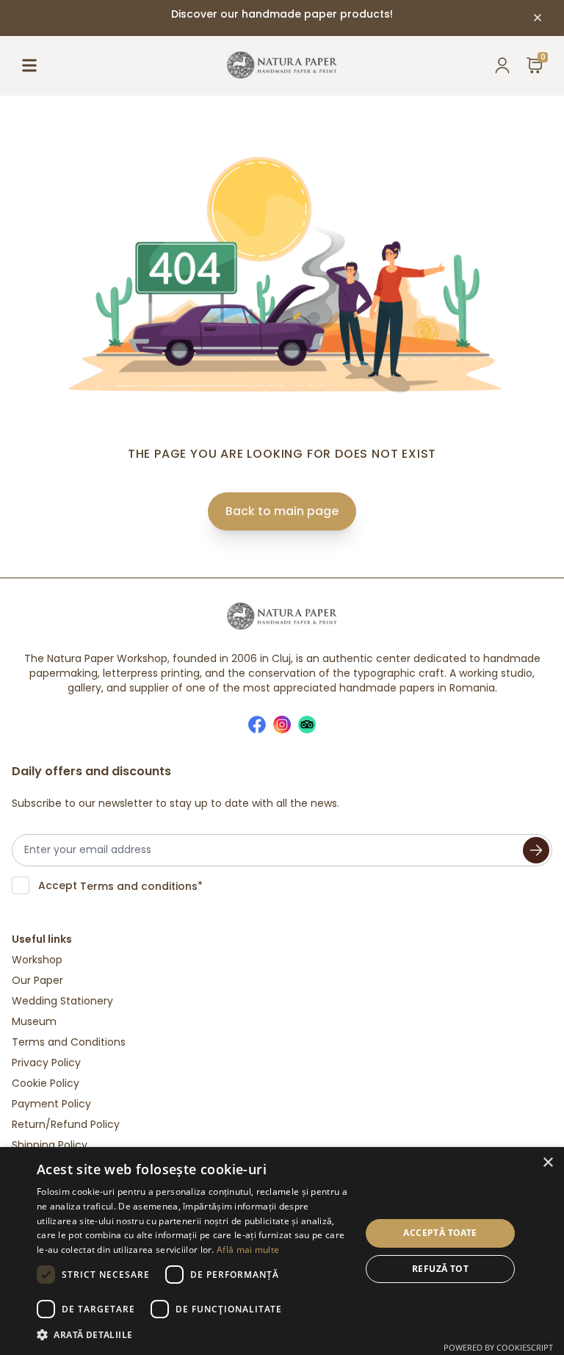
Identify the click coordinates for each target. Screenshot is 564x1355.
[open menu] (29, 65)
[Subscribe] (536, 850)
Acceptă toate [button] (440, 1232)
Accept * (120, 886)
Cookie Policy (45, 1083)
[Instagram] (282, 724)
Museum (34, 1021)
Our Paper (37, 980)
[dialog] (282, 1251)
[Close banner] (537, 17)
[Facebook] (257, 724)
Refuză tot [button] (440, 1268)
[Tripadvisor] (307, 724)
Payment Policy (51, 1103)
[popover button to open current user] (502, 65)
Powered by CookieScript (498, 1347)
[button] (194, 1335)
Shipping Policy (49, 1144)
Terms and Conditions (69, 1042)
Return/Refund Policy (66, 1124)
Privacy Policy (46, 1062)
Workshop (37, 959)
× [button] (547, 1162)
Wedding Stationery (62, 1000)
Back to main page (282, 511)
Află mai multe (248, 1249)
